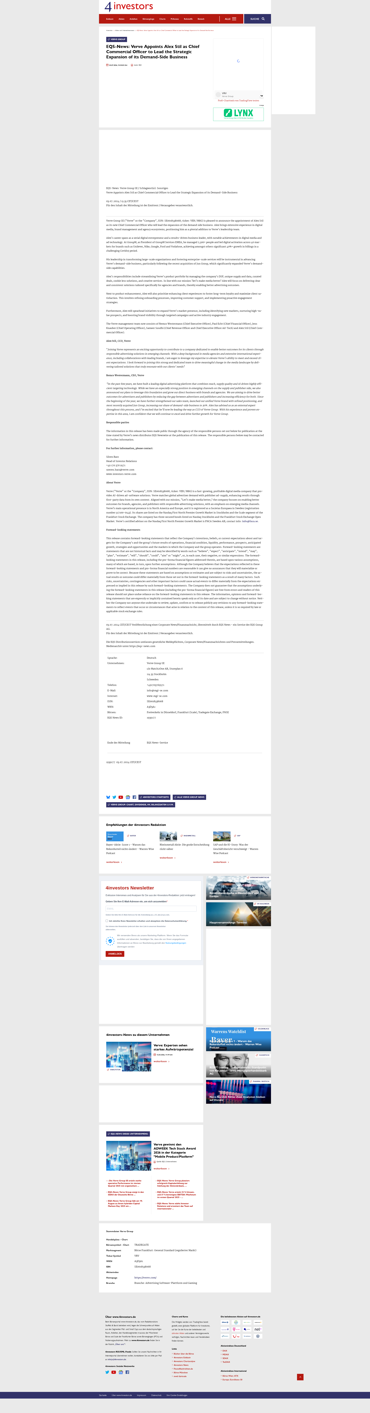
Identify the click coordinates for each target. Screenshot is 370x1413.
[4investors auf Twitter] (114, 797)
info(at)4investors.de (117, 1359)
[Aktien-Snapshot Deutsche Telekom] (236, 1329)
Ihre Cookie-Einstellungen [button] (177, 1395)
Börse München (181, 1372)
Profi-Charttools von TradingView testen (238, 100)
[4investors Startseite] (128, 7)
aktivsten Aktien (178, 1333)
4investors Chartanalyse (184, 1361)
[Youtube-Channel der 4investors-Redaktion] (121, 797)
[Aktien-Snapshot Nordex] (225, 1336)
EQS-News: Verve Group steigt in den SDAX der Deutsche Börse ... (126, 1193)
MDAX (226, 1354)
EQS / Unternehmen (169, 1162)
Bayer (133, 836)
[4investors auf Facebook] (134, 797)
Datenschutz (156, 1395)
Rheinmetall (190, 836)
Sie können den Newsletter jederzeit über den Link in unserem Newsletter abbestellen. (136, 928)
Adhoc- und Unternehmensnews (124, 30)
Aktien (121, 18)
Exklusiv (109, 18)
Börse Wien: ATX (230, 1375)
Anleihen (133, 18)
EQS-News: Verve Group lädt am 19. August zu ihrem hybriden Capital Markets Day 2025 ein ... (125, 1203)
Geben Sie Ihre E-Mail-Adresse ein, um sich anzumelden (136, 901)
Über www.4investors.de (122, 1395)
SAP (238, 836)
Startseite (103, 1395)
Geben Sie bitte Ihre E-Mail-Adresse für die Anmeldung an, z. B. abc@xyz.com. (138, 915)
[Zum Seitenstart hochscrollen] (300, 1377)
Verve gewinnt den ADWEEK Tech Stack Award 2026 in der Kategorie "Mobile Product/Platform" (175, 1150)
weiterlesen (112, 862)
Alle (228, 19)
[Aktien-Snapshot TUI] (236, 1336)
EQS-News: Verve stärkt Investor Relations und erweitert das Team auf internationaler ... (175, 1206)
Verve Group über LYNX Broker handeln (238, 118)
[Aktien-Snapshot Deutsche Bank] (225, 1329)
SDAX (225, 1358)
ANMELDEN (115, 954)
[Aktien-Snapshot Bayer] (236, 1322)
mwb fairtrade (180, 1376)
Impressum (141, 1395)
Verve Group (118, 39)
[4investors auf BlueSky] (108, 797)
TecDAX (226, 1361)
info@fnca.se (250, 521)
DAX (225, 1350)
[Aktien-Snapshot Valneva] (247, 1336)
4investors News (181, 1364)
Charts (162, 18)
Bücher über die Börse (184, 1353)
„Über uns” (119, 1344)
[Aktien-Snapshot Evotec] (247, 1329)
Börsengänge (148, 18)
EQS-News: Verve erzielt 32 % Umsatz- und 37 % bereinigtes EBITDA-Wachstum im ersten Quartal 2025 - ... (176, 1195)
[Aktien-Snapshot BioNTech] (247, 1322)
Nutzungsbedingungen (175, 943)
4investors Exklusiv (182, 1357)
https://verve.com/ (145, 1278)
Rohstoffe (188, 18)
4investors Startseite (156, 797)
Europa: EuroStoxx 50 (232, 1379)
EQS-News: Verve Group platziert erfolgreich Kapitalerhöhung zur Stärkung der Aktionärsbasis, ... (173, 1183)
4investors (109, 30)
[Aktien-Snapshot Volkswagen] (258, 1336)
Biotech (201, 18)
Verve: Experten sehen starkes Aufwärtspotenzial (173, 1047)
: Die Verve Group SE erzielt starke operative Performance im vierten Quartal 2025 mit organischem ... (124, 1183)
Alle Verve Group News (190, 797)
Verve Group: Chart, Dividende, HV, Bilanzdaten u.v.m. (142, 804)
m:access (175, 18)
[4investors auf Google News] (127, 797)
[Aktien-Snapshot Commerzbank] (258, 1322)
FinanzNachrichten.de (183, 1368)
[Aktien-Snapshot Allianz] (225, 1322)
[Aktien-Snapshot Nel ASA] (258, 1329)
